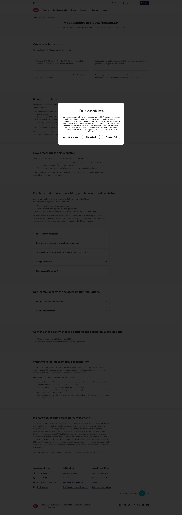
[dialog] (91, 124)
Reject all (91, 137)
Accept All (111, 137)
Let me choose (70, 137)
